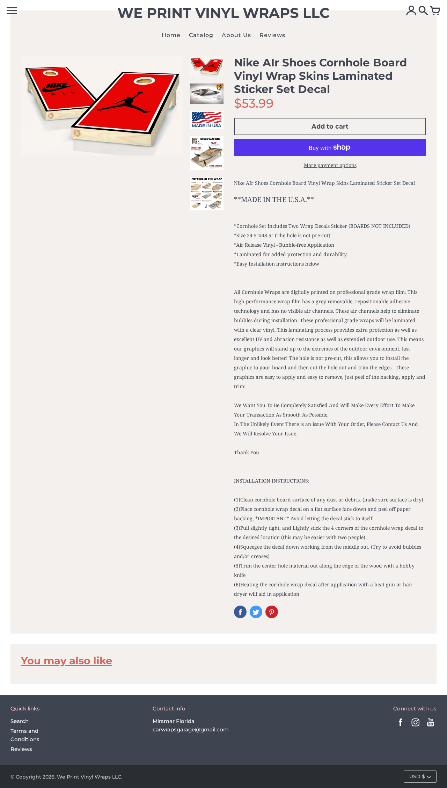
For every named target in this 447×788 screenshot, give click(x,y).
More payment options (330, 165)
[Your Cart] (435, 11)
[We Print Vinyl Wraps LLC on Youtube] (431, 727)
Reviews (21, 749)
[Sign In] (411, 11)
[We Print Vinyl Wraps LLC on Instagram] (416, 727)
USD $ (417, 776)
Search (19, 721)
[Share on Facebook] (240, 612)
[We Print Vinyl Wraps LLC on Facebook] (400, 727)
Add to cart (330, 126)
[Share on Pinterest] (271, 612)
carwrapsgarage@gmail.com (191, 729)
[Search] (423, 11)
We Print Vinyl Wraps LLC (89, 777)
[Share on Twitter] (256, 612)
